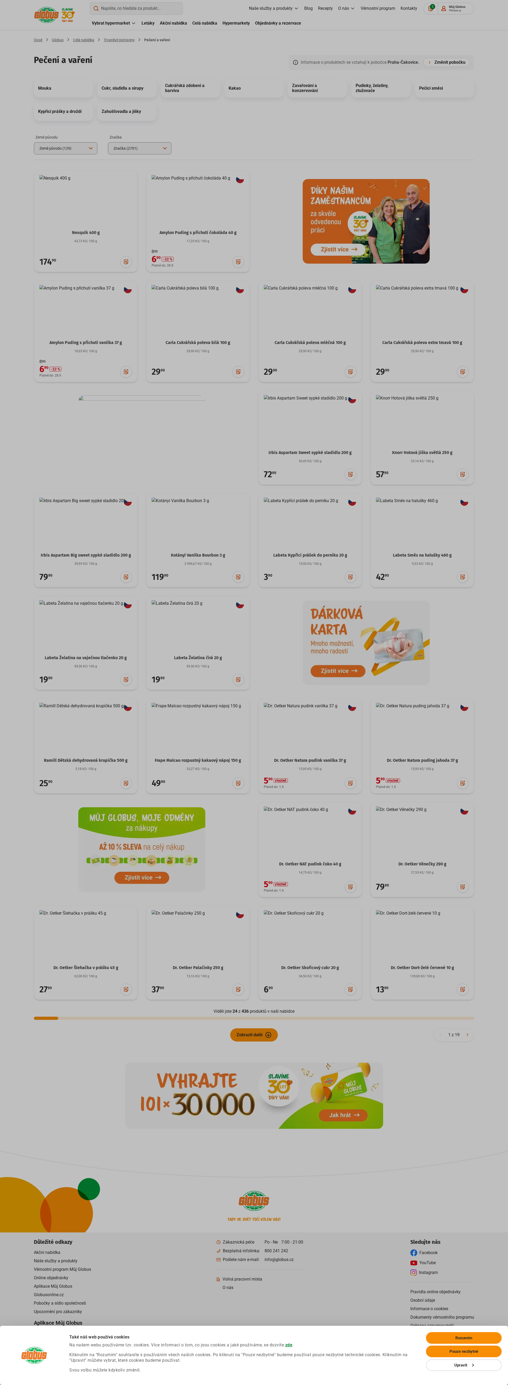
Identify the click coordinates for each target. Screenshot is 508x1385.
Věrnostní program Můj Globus (62, 1269)
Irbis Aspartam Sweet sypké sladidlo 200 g (310, 452)
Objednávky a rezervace (278, 23)
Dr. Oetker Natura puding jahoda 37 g (422, 760)
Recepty (325, 8)
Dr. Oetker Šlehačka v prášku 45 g (85, 967)
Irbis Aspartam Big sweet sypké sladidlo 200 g (86, 555)
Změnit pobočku (449, 62)
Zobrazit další (249, 1034)
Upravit (461, 1365)
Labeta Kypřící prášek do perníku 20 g (310, 555)
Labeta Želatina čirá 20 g (198, 657)
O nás (343, 8)
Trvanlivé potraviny (119, 40)
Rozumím (464, 1338)
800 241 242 (276, 1250)
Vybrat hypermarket (111, 23)
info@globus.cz (279, 1259)
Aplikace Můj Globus (53, 1286)
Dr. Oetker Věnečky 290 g (422, 863)
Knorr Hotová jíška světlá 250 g (422, 452)
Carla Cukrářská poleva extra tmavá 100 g (422, 342)
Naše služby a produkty (271, 8)
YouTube (427, 1262)
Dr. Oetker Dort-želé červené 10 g (422, 967)
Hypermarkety (236, 23)
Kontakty (409, 8)
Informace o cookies (429, 1308)
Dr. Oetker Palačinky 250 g (198, 967)
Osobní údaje (422, 1300)
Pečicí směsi (431, 88)
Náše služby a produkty (56, 1260)
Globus (58, 40)
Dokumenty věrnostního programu (442, 1317)
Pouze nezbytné (464, 1351)
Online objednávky (51, 1277)
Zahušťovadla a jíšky (121, 111)
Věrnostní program (378, 8)
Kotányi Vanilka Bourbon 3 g (198, 555)
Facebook (428, 1252)
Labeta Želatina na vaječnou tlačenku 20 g (86, 657)
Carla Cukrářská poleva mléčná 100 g (310, 342)
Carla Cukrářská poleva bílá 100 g (198, 342)
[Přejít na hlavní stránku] (46, 15)
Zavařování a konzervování (305, 88)
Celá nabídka (204, 23)
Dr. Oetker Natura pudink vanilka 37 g (310, 760)
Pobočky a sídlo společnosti (60, 1303)
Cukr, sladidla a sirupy (122, 88)
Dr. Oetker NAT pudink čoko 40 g (310, 863)
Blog (308, 8)
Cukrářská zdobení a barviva (185, 88)
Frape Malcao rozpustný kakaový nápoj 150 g (198, 760)
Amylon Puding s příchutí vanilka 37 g (85, 342)
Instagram (428, 1272)
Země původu (46, 137)
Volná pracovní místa (242, 1279)
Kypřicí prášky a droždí (59, 111)
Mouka (44, 88)
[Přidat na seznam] (126, 262)
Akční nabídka (173, 23)
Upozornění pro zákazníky (58, 1311)
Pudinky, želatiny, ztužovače (372, 88)
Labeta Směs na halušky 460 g (422, 555)
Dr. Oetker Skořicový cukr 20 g (310, 967)
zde (289, 1344)
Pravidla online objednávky (435, 1291)
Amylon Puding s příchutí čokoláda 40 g (198, 232)
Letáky (148, 23)
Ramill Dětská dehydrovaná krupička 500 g (86, 760)
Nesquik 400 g (86, 232)
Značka (116, 137)
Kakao (235, 88)
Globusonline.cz (49, 1294)
